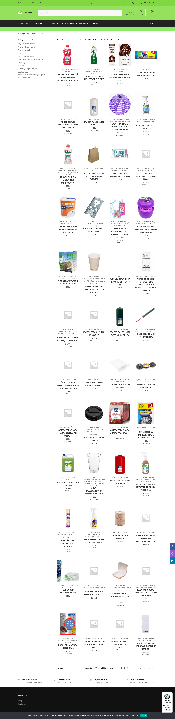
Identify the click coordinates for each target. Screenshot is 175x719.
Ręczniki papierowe (68, 224)
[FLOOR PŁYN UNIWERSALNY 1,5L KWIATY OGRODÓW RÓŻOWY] (120, 207)
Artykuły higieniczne (119, 168)
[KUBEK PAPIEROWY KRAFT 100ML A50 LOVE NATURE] (94, 262)
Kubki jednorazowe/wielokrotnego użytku (94, 282)
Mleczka (94, 73)
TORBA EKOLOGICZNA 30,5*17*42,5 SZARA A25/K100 (94, 176)
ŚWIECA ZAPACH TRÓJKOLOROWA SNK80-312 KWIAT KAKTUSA (68, 385)
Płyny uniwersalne (120, 225)
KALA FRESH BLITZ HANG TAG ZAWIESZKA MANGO (146, 646)
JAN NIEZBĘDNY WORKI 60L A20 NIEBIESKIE (145, 73)
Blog (20, 701)
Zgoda (143, 715)
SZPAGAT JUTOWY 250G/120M (120, 537)
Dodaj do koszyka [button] (68, 91)
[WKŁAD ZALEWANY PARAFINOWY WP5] (120, 624)
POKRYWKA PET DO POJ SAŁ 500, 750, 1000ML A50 (68, 339)
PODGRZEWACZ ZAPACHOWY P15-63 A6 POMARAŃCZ (68, 125)
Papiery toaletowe (120, 170)
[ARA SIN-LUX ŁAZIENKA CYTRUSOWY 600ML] (94, 518)
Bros (20, 53)
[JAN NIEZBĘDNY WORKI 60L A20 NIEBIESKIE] (146, 55)
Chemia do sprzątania (93, 69)
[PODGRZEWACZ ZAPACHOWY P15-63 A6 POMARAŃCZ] (68, 104)
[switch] (167, 710)
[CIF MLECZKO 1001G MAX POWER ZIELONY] (94, 55)
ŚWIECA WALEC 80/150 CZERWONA (120, 481)
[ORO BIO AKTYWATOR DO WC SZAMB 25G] (68, 262)
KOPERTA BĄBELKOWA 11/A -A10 (120, 385)
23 (153, 39)
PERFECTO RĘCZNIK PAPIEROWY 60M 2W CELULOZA (68, 229)
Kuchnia (61, 69)
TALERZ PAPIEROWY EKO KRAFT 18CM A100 (94, 593)
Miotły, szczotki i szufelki (146, 331)
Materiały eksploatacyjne (145, 276)
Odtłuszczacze (146, 481)
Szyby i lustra (146, 123)
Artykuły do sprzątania (145, 329)
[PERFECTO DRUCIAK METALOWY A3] (146, 365)
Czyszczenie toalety (93, 536)
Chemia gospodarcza (93, 71)
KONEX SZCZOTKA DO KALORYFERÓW (146, 335)
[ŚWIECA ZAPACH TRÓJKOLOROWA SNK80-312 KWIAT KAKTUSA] (68, 365)
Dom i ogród (65, 119)
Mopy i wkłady (68, 587)
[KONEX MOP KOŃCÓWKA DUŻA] (68, 570)
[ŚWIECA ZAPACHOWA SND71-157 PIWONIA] (94, 365)
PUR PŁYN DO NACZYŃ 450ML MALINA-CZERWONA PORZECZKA (68, 77)
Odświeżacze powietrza (119, 69)
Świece (73, 119)
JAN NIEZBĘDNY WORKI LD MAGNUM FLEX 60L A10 (94, 644)
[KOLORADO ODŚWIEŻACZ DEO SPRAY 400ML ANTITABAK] (68, 518)
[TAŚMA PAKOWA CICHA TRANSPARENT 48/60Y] (120, 262)
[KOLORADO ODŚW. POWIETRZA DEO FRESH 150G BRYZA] (146, 570)
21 (144, 39)
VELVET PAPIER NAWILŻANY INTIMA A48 (120, 174)
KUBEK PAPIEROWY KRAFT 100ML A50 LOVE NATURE (93, 289)
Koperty (114, 380)
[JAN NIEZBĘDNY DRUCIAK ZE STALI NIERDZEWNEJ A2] (146, 413)
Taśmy (120, 276)
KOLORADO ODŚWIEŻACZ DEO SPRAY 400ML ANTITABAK (68, 541)
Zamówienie (152, 15)
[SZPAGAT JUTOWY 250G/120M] (120, 518)
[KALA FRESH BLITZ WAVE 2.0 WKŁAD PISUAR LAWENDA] (120, 104)
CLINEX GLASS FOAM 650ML (145, 127)
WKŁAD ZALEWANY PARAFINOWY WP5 (119, 642)
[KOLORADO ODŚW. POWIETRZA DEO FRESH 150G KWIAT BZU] (146, 207)
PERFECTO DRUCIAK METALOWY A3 (146, 385)
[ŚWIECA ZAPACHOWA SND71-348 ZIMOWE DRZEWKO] (68, 413)
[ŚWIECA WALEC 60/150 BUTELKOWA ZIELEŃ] (120, 315)
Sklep (32, 34)
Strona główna (23, 34)
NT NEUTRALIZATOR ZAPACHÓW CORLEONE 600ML (119, 77)
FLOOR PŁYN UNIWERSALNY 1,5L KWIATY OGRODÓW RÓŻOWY (120, 233)
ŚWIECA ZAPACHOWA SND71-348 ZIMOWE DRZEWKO (68, 433)
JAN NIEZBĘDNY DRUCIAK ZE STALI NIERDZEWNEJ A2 (146, 435)
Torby (94, 170)
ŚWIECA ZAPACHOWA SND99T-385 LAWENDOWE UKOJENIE (146, 538)
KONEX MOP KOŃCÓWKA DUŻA (68, 591)
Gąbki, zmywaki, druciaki (145, 380)
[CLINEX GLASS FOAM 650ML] (146, 104)
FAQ (141, 15)
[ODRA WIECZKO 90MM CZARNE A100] (94, 413)
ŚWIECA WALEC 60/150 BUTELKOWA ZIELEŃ (120, 333)
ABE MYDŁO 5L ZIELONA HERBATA (68, 483)
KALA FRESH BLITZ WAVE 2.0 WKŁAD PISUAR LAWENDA (119, 127)
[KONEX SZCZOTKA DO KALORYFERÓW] (146, 315)
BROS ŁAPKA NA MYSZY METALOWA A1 (94, 230)
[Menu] (171, 693)
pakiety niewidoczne (94, 638)
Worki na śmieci (146, 69)
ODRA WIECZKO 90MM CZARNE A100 (94, 439)
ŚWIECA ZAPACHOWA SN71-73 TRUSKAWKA (120, 431)
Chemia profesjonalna (145, 121)
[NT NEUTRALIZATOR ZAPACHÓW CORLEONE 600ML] (120, 55)
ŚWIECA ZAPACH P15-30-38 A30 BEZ (94, 333)
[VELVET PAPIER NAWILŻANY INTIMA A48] (120, 154)
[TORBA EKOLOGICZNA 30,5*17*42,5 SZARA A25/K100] (94, 154)
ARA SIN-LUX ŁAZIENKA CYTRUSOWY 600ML (93, 540)
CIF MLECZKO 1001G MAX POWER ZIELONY (94, 77)
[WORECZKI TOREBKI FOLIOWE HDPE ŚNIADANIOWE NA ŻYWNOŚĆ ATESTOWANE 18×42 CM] (146, 262)
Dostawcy (22, 704)
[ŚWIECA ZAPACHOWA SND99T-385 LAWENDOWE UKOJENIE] (146, 518)
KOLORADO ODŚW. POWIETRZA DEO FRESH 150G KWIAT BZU (146, 229)
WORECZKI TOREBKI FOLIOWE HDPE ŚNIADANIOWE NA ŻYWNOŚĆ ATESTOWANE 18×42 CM (146, 285)
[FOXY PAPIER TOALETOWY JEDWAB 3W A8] (146, 154)
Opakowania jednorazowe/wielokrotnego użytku (94, 278)
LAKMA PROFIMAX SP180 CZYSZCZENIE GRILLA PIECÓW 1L (146, 487)
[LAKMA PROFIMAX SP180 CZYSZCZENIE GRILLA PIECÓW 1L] (146, 463)
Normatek (120, 71)
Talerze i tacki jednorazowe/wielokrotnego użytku (94, 587)
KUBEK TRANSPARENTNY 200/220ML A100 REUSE (94, 491)
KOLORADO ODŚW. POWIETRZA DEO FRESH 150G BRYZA (146, 593)
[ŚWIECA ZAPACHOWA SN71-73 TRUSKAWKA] (120, 413)
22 (149, 39)
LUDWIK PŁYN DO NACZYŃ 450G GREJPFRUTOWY (68, 180)
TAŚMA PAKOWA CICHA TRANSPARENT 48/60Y (120, 280)
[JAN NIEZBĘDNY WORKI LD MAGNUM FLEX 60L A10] (94, 624)
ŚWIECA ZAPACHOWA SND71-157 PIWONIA (94, 384)
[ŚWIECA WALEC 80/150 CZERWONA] (120, 463)
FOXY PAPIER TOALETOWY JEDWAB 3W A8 (146, 176)
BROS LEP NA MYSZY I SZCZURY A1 (68, 646)
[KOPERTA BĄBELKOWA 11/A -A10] (120, 365)
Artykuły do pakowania (93, 168)
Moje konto (130, 15)
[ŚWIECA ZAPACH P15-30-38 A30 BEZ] (94, 315)
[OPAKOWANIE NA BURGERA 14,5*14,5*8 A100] (120, 570)
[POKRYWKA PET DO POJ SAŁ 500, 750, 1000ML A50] (68, 315)
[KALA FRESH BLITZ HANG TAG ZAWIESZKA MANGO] (146, 624)
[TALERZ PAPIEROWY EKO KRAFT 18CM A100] (94, 570)
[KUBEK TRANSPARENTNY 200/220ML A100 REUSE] (94, 463)
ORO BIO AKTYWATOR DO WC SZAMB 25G (68, 282)
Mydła (68, 479)
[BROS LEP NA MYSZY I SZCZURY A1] (68, 624)
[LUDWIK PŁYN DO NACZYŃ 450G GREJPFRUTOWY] (68, 154)
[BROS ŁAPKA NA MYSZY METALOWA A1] (94, 207)
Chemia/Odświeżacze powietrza (30, 59)
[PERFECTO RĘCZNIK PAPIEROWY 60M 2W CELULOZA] (68, 207)
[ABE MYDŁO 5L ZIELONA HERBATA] (68, 463)
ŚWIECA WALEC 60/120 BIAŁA (94, 123)
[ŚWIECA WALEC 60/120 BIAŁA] (94, 104)
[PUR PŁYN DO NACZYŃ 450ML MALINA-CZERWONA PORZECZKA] (68, 55)
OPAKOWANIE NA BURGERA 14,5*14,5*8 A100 (120, 597)
